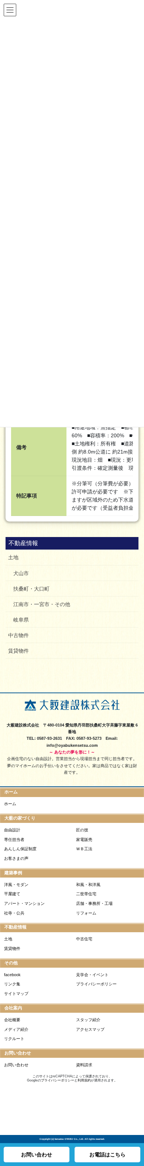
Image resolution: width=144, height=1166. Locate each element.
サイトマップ (16, 993)
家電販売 (84, 839)
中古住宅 (84, 939)
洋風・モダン (16, 884)
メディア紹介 (16, 1029)
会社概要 (12, 1020)
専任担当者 (14, 839)
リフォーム (86, 913)
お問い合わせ (16, 1065)
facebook (12, 974)
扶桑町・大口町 (31, 589)
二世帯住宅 (86, 894)
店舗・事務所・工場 (94, 903)
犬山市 (21, 573)
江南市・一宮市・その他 (41, 604)
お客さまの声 (16, 858)
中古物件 (18, 635)
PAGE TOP (135, 1136)
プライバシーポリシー (96, 984)
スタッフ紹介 (88, 1020)
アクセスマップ (90, 1029)
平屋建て (12, 894)
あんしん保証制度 (20, 849)
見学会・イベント (92, 974)
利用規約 (84, 1080)
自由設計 (12, 830)
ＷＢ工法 (84, 849)
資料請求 (84, 1065)
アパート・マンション (24, 903)
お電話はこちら (107, 1155)
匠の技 (82, 830)
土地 (13, 557)
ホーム (10, 803)
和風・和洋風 (88, 884)
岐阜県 (21, 620)
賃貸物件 (18, 651)
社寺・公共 (14, 913)
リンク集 (12, 984)
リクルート (14, 1038)
